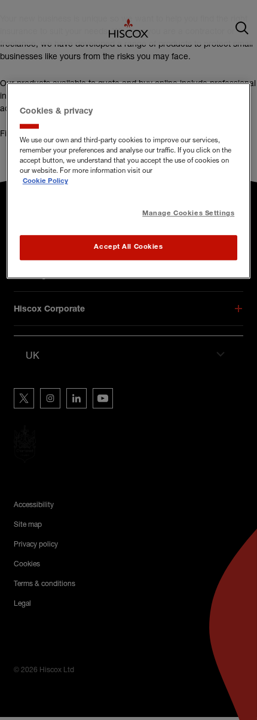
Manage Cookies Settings (188, 213)
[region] (129, 181)
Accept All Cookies (128, 248)
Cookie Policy (45, 182)
